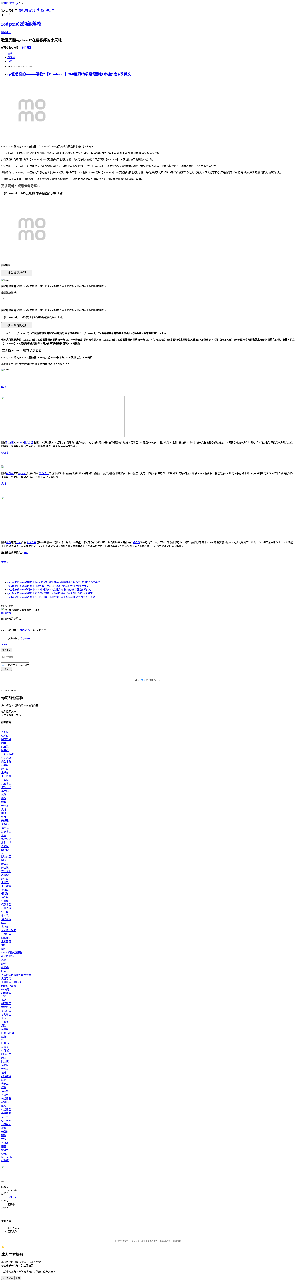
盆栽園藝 (6, 941)
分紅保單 (6, 934)
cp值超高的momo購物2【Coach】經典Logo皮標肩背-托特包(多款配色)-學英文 (49, 589)
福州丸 (5, 828)
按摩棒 (5, 1102)
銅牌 (3, 1025)
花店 (3, 999)
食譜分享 (25, 638)
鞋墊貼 (5, 780)
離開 (18, 1278)
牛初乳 (5, 915)
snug (3, 386)
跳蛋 (3, 1106)
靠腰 (3, 960)
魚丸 (3, 817)
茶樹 (3, 1135)
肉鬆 (3, 798)
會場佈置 (6, 1011)
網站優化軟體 (8, 986)
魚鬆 (3, 483)
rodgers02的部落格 (21, 24)
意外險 (5, 926)
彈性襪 (5, 1069)
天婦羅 (5, 820)
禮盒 (25, 552)
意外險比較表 (8, 930)
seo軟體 (5, 989)
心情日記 (26, 47)
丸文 (18, 542)
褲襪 (3, 1072)
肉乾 (3, 813)
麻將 (3, 1080)
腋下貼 (5, 769)
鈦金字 (5, 1047)
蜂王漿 (5, 912)
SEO (3, 996)
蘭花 (3, 949)
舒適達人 (6, 1124)
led (2, 1039)
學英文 (5, 562)
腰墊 (3, 963)
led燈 (4, 1036)
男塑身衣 (44, 473)
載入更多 (6, 650)
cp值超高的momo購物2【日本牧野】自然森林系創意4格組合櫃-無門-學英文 (48, 586)
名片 (9, 61)
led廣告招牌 (7, 1033)
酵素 (3, 923)
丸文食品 (31, 542)
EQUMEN (6, 1157)
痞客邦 (23, 630)
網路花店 (6, 1003)
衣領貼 (5, 732)
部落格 (11, 57)
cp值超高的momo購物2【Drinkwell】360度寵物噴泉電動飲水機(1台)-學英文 (69, 74)
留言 (30, 630)
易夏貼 (5, 765)
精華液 (5, 1131)
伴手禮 (5, 806)
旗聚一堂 (6, 787)
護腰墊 (5, 967)
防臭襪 (5, 750)
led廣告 (5, 1043)
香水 (3, 1139)
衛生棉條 (6, 1120)
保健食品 (6, 904)
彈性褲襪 (6, 1076)
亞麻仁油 (6, 908)
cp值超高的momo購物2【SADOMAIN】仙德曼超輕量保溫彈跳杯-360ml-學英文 (50, 593)
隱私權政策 (165, 1241)
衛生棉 (5, 1117)
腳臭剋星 (29, 442)
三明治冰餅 (7, 754)
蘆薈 (3, 1128)
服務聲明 (177, 1241)
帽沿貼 (5, 735)
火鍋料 (5, 824)
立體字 (5, 1022)
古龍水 (5, 1143)
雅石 (3, 945)
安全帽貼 (6, 761)
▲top (4, 644)
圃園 (3, 1146)
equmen (22, 473)
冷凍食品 (6, 831)
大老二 (5, 1083)
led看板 (5, 1050)
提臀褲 (5, 1160)
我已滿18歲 (7, 1278)
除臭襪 (10, 442)
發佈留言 (6, 669)
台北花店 (6, 1014)
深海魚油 (6, 919)
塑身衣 (5, 452)
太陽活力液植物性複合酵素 (16, 975)
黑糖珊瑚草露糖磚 (11, 982)
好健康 (5, 901)
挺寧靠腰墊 (7, 956)
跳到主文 (6, 32)
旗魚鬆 (136, 542)
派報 (3, 1018)
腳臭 (3, 743)
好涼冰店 (6, 758)
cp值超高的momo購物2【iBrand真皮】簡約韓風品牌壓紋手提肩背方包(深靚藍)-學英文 (53, 582)
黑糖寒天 (6, 978)
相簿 (9, 53)
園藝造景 (6, 938)
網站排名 (6, 993)
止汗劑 (5, 772)
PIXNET (124, 1241)
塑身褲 (5, 1154)
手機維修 (6, 1113)
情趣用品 (6, 1098)
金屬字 (5, 1029)
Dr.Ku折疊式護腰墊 (11, 952)
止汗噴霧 (6, 776)
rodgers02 (6, 612)
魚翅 (3, 835)
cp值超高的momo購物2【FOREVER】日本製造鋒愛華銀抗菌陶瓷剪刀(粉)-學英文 (51, 597)
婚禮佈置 (6, 1007)
